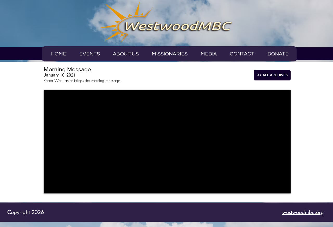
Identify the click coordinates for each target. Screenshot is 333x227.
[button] (208, 53)
